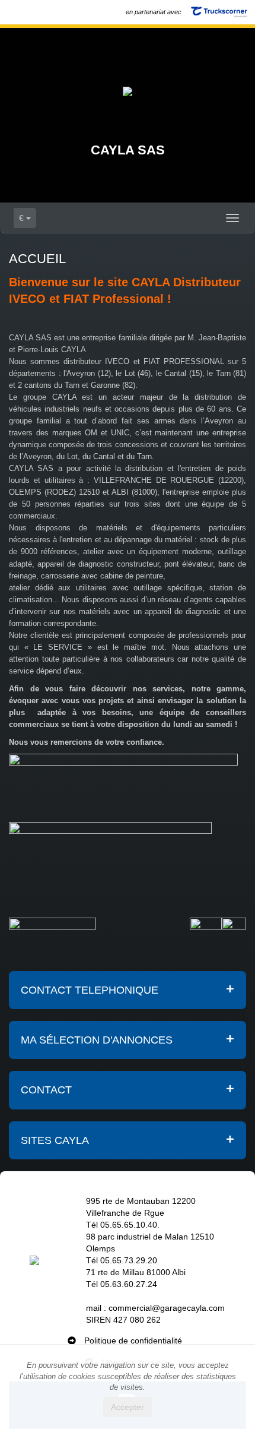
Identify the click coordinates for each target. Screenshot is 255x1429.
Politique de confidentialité (133, 1340)
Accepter (127, 1407)
